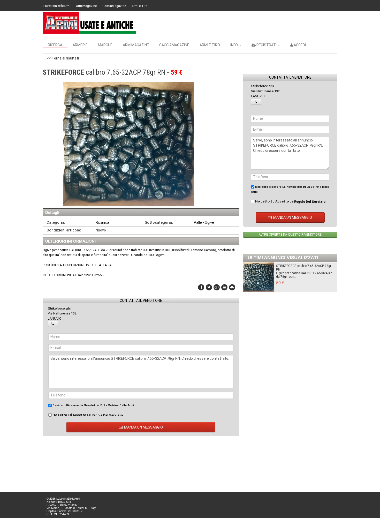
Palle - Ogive (204, 222)
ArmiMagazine (86, 6)
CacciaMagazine (114, 6)
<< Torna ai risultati (63, 58)
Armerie (80, 45)
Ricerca (55, 45)
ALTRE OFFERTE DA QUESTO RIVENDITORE (290, 234)
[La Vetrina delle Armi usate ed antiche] (89, 23)
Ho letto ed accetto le (87, 415)
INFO (234, 45)
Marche (105, 45)
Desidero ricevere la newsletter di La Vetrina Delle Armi (93, 405)
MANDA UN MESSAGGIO (143, 427)
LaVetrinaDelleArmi (56, 6)
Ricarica (102, 222)
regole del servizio (107, 415)
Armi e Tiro (139, 6)
